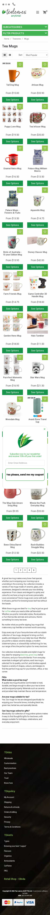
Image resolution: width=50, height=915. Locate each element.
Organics (8, 856)
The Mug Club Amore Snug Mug (12, 504)
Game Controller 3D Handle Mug (37, 295)
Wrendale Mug (12, 419)
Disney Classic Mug (37, 252)
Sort (20, 55)
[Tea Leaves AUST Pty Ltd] (14, 12)
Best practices (10, 768)
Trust (6, 778)
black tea (24, 655)
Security (7, 817)
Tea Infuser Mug (37, 126)
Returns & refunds (11, 807)
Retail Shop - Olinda (14, 879)
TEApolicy (9, 791)
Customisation (10, 763)
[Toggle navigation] (38, 12)
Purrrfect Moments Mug (12, 378)
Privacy (7, 822)
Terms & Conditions (12, 827)
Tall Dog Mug (12, 85)
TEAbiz (8, 752)
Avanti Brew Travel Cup (38, 420)
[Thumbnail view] (4, 55)
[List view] (10, 55)
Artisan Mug (37, 85)
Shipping (7, 802)
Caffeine (8, 866)
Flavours (7, 851)
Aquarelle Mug (38, 210)
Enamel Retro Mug (12, 168)
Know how (8, 783)
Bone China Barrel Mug (12, 546)
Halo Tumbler (37, 335)
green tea (33, 655)
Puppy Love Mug (13, 126)
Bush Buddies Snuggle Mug (37, 546)
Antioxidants (9, 861)
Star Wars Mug (37, 377)
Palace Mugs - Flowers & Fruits (12, 211)
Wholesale (8, 758)
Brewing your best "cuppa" (15, 846)
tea (29, 608)
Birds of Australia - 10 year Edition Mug (12, 253)
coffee (8, 611)
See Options (12, 99)
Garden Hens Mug (12, 335)
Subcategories (12, 27)
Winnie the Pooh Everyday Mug (37, 504)
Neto (25, 893)
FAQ (6, 871)
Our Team (8, 773)
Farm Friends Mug (12, 294)
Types (6, 841)
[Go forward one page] (33, 570)
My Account (9, 797)
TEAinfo (8, 835)
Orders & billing (10, 812)
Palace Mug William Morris (37, 169)
